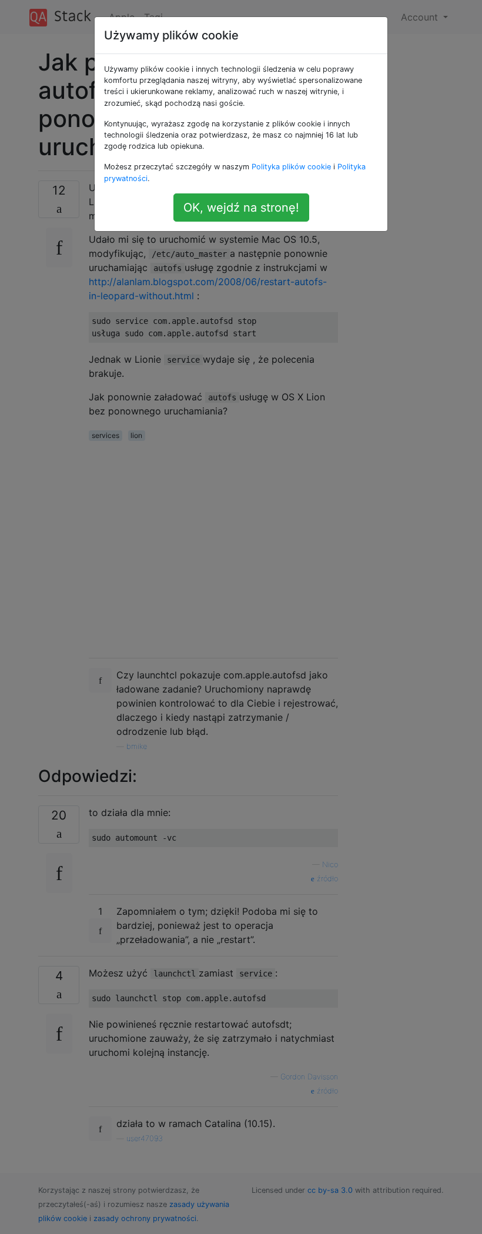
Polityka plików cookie (291, 166)
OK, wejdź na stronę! (241, 207)
